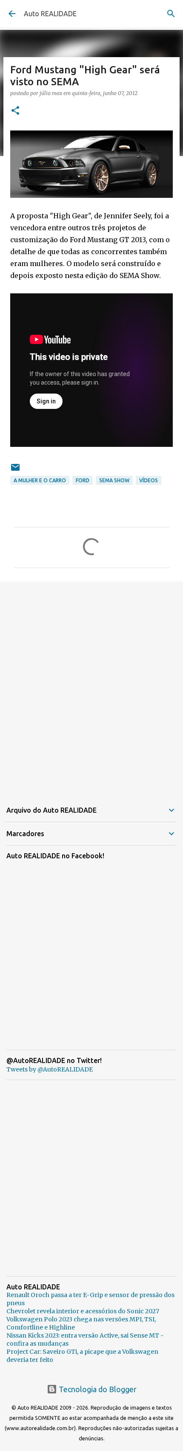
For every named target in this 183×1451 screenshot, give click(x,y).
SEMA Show (114, 480)
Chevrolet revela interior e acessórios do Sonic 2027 (82, 1311)
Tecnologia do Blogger (97, 1389)
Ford (82, 480)
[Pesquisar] (171, 13)
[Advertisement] (91, 686)
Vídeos (148, 480)
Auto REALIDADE (50, 13)
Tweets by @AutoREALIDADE (49, 1069)
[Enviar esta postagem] (15, 470)
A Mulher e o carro (40, 480)
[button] (15, 111)
